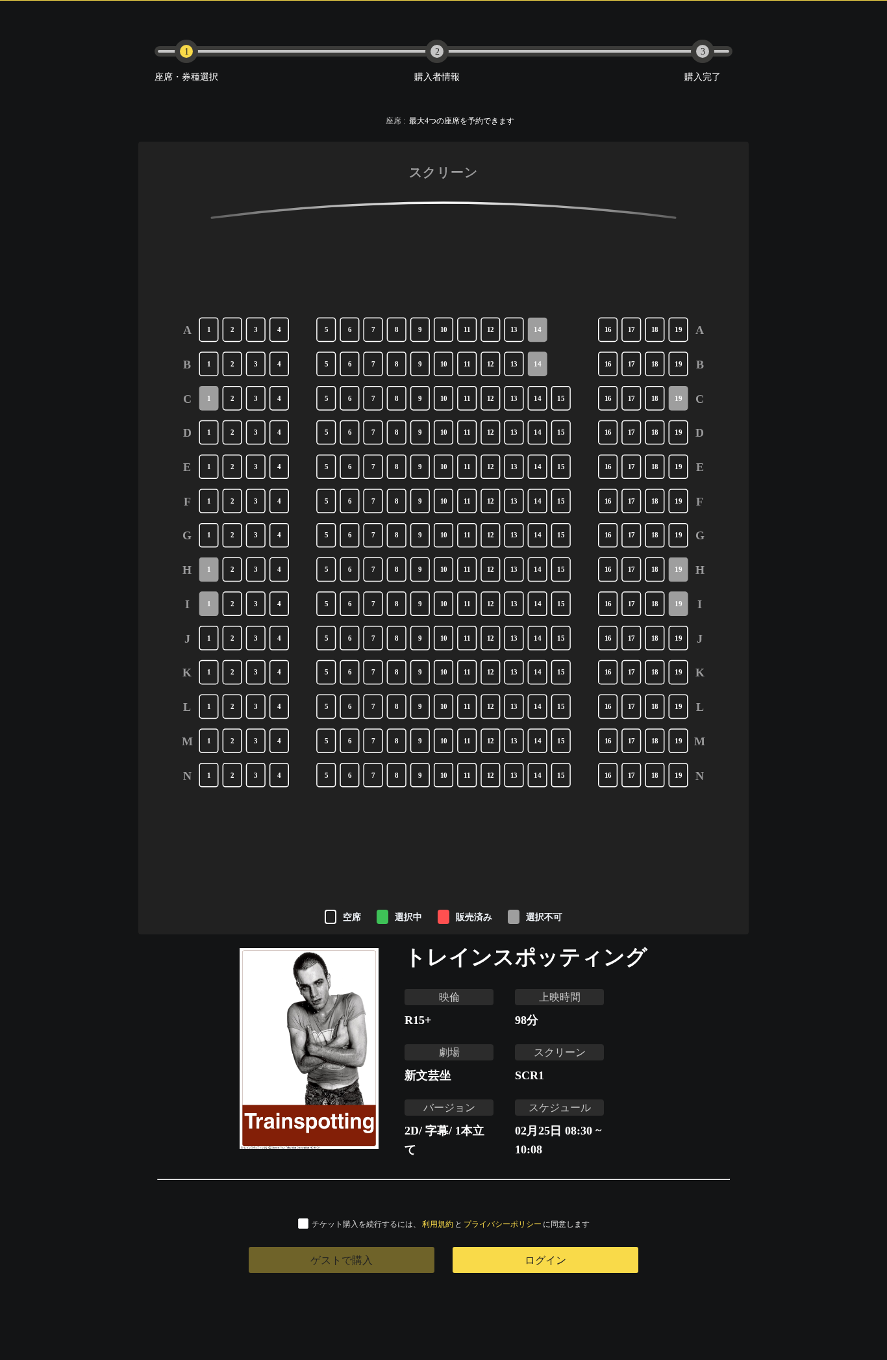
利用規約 (437, 1223)
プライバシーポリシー (503, 1223)
